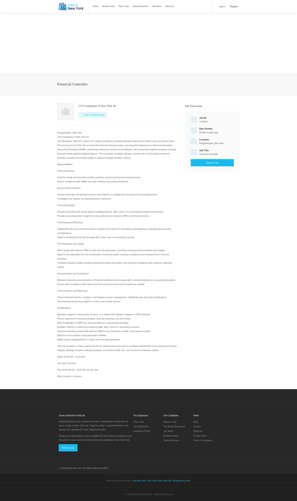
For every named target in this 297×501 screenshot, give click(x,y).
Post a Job (123, 6)
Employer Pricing (141, 431)
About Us (169, 6)
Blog (195, 421)
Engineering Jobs (181, 480)
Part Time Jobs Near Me (159, 480)
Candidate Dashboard (174, 426)
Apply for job (212, 162)
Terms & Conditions (203, 440)
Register (233, 6)
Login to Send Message (94, 115)
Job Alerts (156, 6)
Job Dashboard (140, 426)
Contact (197, 426)
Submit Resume (140, 6)
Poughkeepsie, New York (211, 143)
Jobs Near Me (139, 480)
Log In (221, 6)
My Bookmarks (171, 435)
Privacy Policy (200, 435)
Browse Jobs (108, 6)
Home (96, 6)
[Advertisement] (148, 51)
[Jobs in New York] (70, 8)
